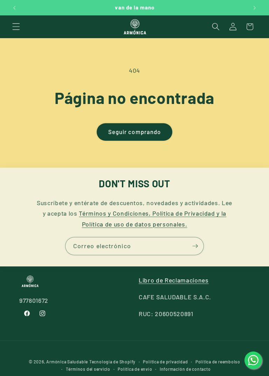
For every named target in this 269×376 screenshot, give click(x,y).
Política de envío (135, 369)
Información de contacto (185, 369)
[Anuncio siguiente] (254, 7)
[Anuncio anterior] (14, 7)
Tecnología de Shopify (112, 361)
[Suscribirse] (195, 246)
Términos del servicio (88, 369)
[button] (16, 26)
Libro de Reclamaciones (174, 280)
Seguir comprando (134, 131)
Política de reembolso (217, 361)
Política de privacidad (165, 361)
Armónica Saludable (67, 361)
